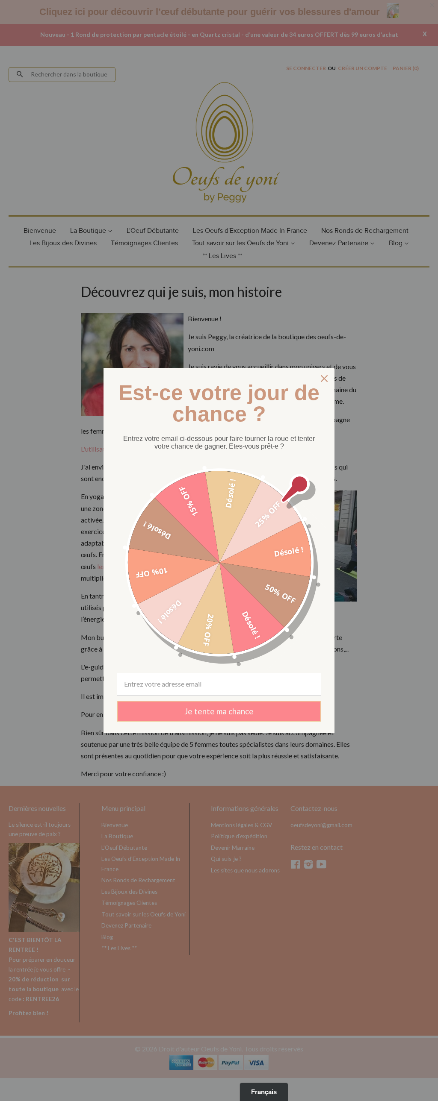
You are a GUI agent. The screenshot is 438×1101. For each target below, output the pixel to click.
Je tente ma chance (219, 711)
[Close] (324, 378)
